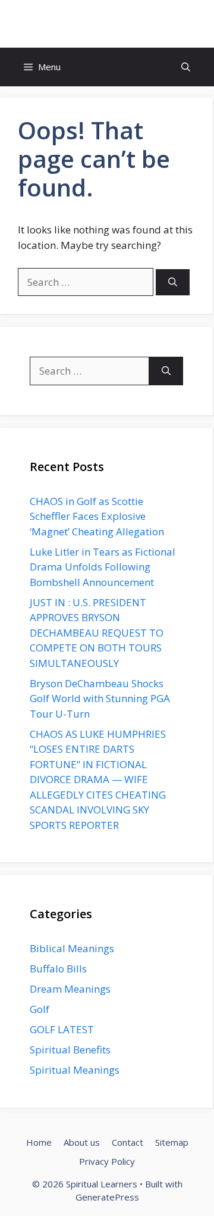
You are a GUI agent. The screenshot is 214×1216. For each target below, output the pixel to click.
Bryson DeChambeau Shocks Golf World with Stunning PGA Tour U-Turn (100, 698)
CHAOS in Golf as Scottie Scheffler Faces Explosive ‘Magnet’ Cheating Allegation (97, 516)
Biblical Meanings (72, 948)
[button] (185, 67)
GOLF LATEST (62, 1029)
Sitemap (171, 1142)
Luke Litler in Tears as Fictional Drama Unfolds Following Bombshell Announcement (102, 567)
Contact (127, 1142)
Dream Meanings (70, 989)
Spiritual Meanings (74, 1070)
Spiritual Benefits (70, 1049)
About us (82, 1142)
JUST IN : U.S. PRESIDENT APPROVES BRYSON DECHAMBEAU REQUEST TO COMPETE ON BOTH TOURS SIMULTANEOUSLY (96, 632)
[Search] (173, 282)
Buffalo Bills (58, 968)
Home (39, 1142)
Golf (39, 1009)
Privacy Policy (107, 1161)
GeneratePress (107, 1197)
